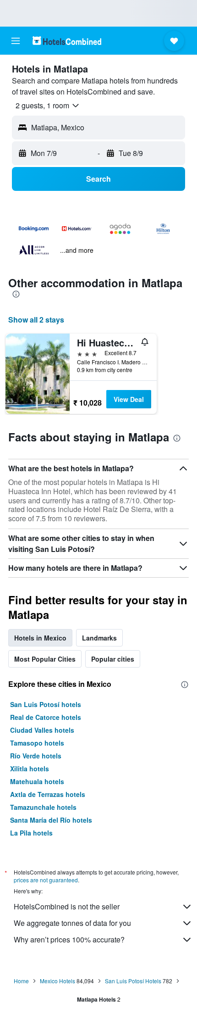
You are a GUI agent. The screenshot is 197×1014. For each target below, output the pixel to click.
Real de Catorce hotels (45, 717)
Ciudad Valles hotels (42, 730)
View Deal (129, 399)
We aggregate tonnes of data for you (72, 923)
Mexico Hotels (57, 981)
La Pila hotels (31, 832)
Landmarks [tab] (99, 637)
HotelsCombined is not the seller (67, 906)
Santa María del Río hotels (51, 820)
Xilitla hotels (29, 768)
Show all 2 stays (36, 319)
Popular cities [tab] (112, 658)
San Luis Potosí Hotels (133, 981)
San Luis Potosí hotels (45, 704)
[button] (15, 41)
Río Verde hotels (35, 755)
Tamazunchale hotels (43, 807)
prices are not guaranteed (46, 880)
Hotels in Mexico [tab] (40, 637)
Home (21, 981)
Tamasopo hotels (37, 742)
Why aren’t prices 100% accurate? (69, 939)
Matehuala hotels (37, 781)
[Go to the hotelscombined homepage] (67, 40)
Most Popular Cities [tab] (45, 658)
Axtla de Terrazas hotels (47, 794)
